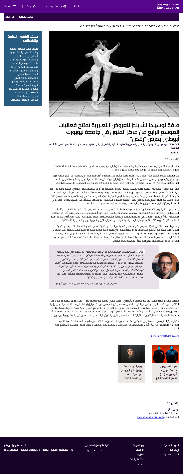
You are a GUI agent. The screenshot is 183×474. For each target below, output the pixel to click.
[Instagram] (88, 450)
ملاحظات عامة (11, 450)
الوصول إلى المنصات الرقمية (35, 450)
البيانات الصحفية (26, 17)
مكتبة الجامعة (137, 459)
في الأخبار (9, 17)
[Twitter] (101, 450)
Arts (177, 336)
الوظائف (140, 450)
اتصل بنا (140, 454)
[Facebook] (108, 450)
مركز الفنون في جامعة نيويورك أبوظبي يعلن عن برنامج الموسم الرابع (166, 372)
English (78, 6)
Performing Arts (159, 336)
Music (171, 336)
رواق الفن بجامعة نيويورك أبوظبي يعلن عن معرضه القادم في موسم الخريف (131, 372)
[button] (32, 6)
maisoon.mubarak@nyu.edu (150, 417)
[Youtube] (95, 450)
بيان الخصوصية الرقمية (62, 450)
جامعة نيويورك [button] (54, 6)
